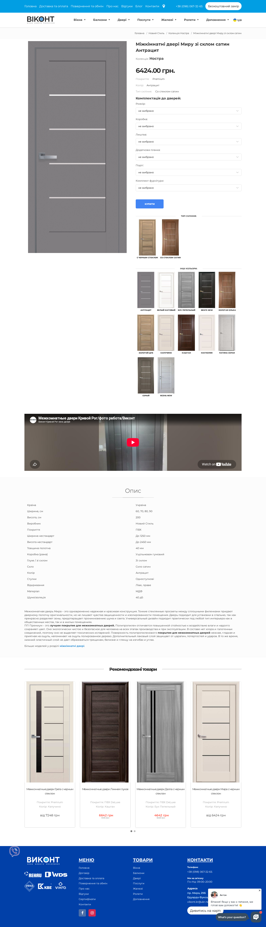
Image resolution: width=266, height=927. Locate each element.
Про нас (112, 6)
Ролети (190, 20)
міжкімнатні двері (72, 646)
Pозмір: (140, 103)
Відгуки (127, 6)
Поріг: (140, 165)
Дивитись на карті (205, 911)
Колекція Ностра (178, 33)
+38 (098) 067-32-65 (189, 6)
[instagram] (92, 912)
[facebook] (82, 912)
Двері (122, 20)
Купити (150, 204)
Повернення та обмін (87, 6)
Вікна (78, 20)
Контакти (152, 6)
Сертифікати (87, 899)
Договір (84, 873)
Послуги (144, 20)
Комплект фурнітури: (150, 180)
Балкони (100, 20)
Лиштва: (141, 134)
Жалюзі (167, 20)
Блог (139, 6)
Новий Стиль (156, 33)
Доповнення (216, 20)
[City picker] (164, 6)
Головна (30, 6)
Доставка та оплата (53, 6)
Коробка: (142, 119)
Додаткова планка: (148, 150)
